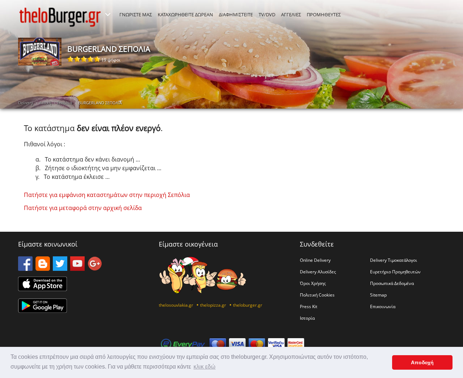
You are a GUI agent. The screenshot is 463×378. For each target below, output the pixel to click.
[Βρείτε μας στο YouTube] (77, 269)
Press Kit (308, 306)
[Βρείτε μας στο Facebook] (25, 269)
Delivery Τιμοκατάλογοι (393, 260)
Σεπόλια (64, 102)
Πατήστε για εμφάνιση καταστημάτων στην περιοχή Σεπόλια (107, 194)
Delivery (25, 102)
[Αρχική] (60, 17)
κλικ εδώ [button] (205, 367)
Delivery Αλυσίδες (318, 271)
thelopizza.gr (213, 305)
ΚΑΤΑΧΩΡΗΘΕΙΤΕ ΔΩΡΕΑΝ (185, 14)
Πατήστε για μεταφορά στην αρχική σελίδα (83, 207)
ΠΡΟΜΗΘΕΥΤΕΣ (324, 14)
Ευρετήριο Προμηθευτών (395, 271)
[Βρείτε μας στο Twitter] (60, 269)
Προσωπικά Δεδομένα (392, 283)
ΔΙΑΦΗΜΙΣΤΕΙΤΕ (236, 14)
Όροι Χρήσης (313, 283)
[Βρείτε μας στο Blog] (42, 269)
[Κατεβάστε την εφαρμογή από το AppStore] (42, 289)
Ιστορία (307, 318)
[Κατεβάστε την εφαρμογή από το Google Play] (42, 311)
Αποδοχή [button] (422, 362)
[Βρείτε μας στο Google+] (95, 269)
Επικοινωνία (382, 306)
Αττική (45, 102)
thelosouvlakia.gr (176, 305)
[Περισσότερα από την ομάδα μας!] (108, 14)
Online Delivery (315, 260)
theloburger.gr (247, 305)
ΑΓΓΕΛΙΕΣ (291, 14)
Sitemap (378, 295)
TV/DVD (267, 14)
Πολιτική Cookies (317, 295)
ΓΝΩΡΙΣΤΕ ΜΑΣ (135, 14)
